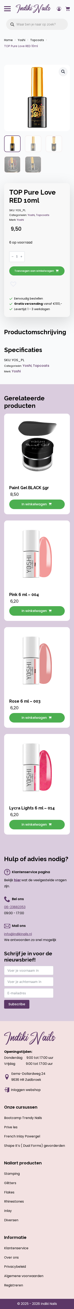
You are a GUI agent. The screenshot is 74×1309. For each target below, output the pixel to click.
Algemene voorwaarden (23, 1276)
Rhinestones (14, 1201)
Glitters (10, 1183)
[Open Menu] (7, 8)
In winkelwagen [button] (34, 504)
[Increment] (21, 257)
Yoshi (21, 40)
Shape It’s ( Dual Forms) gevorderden (34, 1145)
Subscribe (16, 1004)
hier (17, 880)
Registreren (13, 1285)
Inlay (8, 1210)
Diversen (11, 1220)
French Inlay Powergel (22, 1136)
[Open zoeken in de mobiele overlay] (37, 24)
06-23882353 (14, 907)
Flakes (9, 1192)
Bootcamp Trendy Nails (23, 1117)
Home (8, 40)
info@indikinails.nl (18, 934)
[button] (63, 71)
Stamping (12, 1173)
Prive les (10, 1127)
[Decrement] (12, 257)
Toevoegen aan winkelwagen (34, 271)
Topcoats (37, 40)
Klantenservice (16, 1248)
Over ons (11, 1257)
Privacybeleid (15, 1266)
